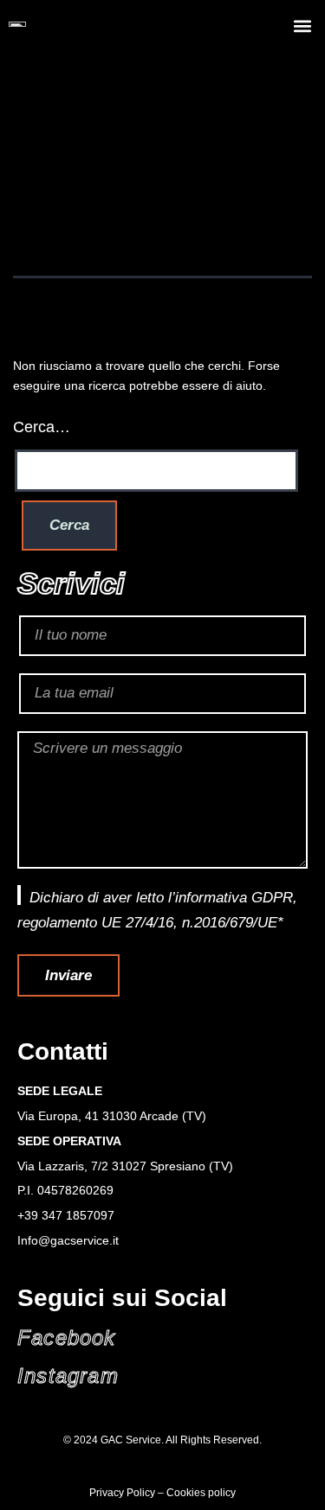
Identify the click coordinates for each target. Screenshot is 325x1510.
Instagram (68, 1375)
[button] (302, 26)
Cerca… (41, 427)
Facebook (66, 1337)
